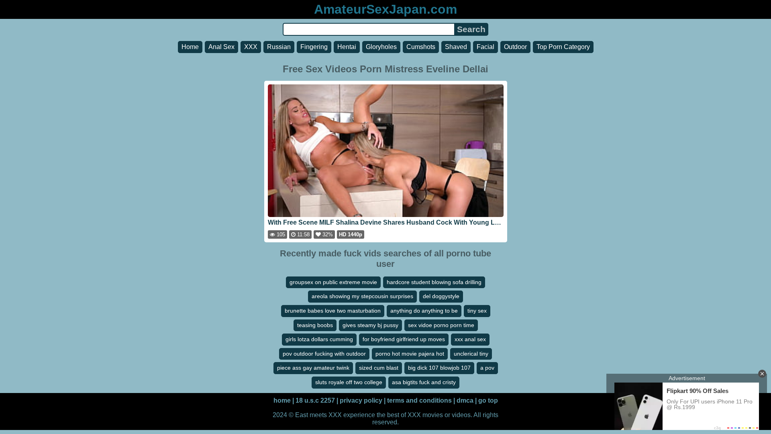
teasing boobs (315, 325)
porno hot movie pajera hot (409, 353)
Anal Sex (221, 46)
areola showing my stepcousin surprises (362, 296)
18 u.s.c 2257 (315, 400)
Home (190, 46)
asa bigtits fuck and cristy (424, 382)
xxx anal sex (470, 339)
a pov (487, 367)
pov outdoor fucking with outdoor (324, 353)
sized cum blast (378, 367)
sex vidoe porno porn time (441, 325)
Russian (279, 46)
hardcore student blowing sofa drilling (434, 282)
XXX (250, 46)
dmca (465, 400)
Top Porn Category (563, 46)
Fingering (314, 46)
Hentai (346, 46)
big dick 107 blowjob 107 (439, 367)
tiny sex (477, 310)
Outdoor (515, 46)
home (282, 400)
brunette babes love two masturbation (333, 310)
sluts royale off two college (348, 382)
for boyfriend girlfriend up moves (404, 339)
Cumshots (420, 46)
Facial (485, 46)
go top (488, 400)
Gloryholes (381, 46)
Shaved (456, 46)
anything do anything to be (424, 310)
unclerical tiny (471, 353)
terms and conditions (419, 400)
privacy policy (361, 400)
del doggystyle (441, 296)
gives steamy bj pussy (370, 325)
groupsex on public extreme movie (333, 282)
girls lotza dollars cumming (319, 339)
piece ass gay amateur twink (313, 367)
